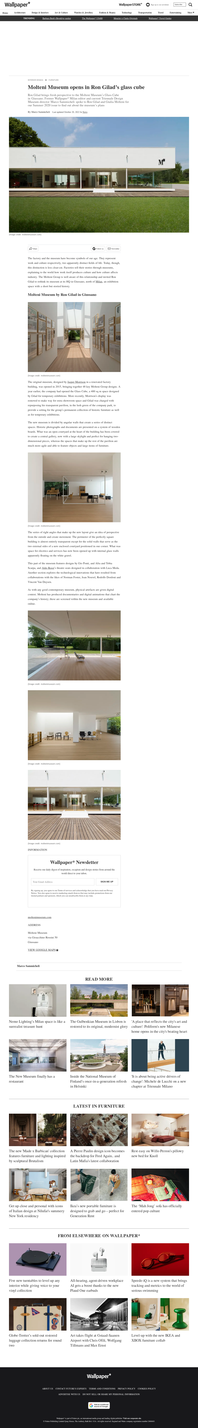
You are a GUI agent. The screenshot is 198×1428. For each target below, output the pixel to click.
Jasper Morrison (76, 382)
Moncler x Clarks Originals (126, 18)
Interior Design (35, 80)
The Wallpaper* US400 (92, 18)
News (85, 111)
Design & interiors (40, 12)
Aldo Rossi (48, 568)
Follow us (100, 248)
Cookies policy (147, 1388)
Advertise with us (69, 1394)
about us (47, 1388)
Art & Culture (61, 12)
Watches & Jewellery (83, 12)
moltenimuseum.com (39, 917)
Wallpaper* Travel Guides (160, 18)
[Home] (5, 12)
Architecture (20, 12)
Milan (99, 281)
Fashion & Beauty (107, 12)
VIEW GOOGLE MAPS (42, 950)
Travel (161, 12)
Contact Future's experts (71, 1388)
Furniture (54, 80)
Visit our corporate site (132, 1418)
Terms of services (65, 890)
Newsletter (115, 248)
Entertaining (175, 12)
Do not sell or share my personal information (111, 1394)
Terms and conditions (102, 1388)
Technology (127, 12)
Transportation (145, 12)
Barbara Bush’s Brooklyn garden (57, 18)
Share (35, 248)
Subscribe (178, 4)
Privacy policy (126, 1388)
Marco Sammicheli (40, 111)
